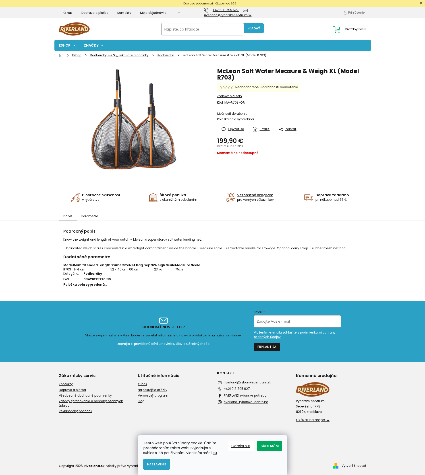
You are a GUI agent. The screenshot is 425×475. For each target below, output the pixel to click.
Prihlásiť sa (266, 346)
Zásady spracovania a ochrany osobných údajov (91, 403)
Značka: (229, 96)
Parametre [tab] (89, 216)
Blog (141, 401)
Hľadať (253, 28)
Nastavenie (156, 464)
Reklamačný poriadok (75, 411)
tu (215, 452)
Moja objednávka (153, 12)
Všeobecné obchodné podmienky (85, 395)
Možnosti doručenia (232, 114)
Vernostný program (153, 395)
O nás (68, 12)
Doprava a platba (94, 12)
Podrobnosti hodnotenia (279, 87)
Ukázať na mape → (313, 420)
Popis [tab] (68, 216)
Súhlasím (270, 445)
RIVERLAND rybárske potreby (245, 395)
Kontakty (124, 12)
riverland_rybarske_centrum (246, 402)
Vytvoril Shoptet (354, 465)
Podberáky (92, 273)
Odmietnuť (240, 445)
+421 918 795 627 (237, 389)
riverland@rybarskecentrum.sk (247, 382)
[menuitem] (66, 45)
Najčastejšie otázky (152, 390)
